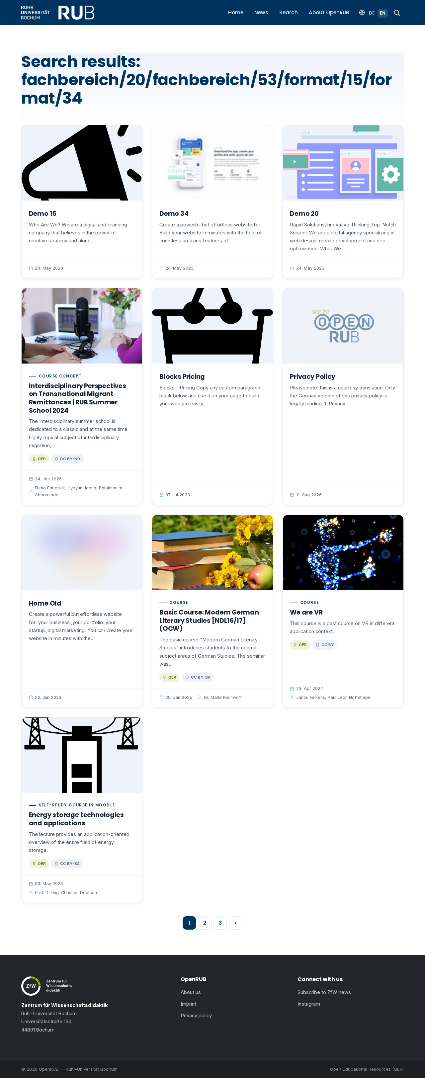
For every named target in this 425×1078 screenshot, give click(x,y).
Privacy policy (196, 1016)
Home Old (45, 603)
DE (372, 13)
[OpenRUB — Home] (57, 13)
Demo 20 (304, 213)
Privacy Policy (312, 376)
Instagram (309, 1004)
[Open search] (397, 13)
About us (191, 992)
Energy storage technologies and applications (76, 819)
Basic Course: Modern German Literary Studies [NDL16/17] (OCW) (209, 620)
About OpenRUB (329, 12)
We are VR (306, 612)
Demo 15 (43, 213)
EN (382, 13)
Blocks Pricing (182, 376)
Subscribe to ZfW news (324, 992)
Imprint (188, 1004)
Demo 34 (174, 213)
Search (288, 12)
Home (235, 12)
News (261, 12)
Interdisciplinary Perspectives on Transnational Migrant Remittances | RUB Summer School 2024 (77, 398)
